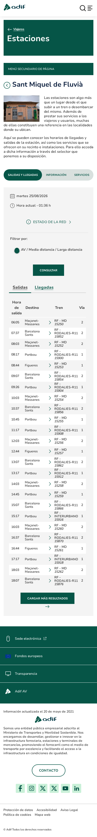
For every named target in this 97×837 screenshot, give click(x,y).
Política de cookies (17, 815)
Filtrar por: (19, 238)
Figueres (31, 365)
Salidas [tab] (20, 287)
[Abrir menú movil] (90, 8)
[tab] (23, 175)
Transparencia (26, 673)
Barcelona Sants (32, 333)
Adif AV (21, 691)
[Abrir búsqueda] (82, 8)
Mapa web (43, 815)
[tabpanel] (48, 401)
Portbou (31, 354)
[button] (7, 85)
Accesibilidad (47, 810)
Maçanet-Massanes (32, 322)
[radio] (16, 249)
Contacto (48, 770)
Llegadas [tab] (44, 287)
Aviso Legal (69, 810)
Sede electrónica (31, 638)
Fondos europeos (29, 656)
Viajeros (18, 29)
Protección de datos (18, 810)
